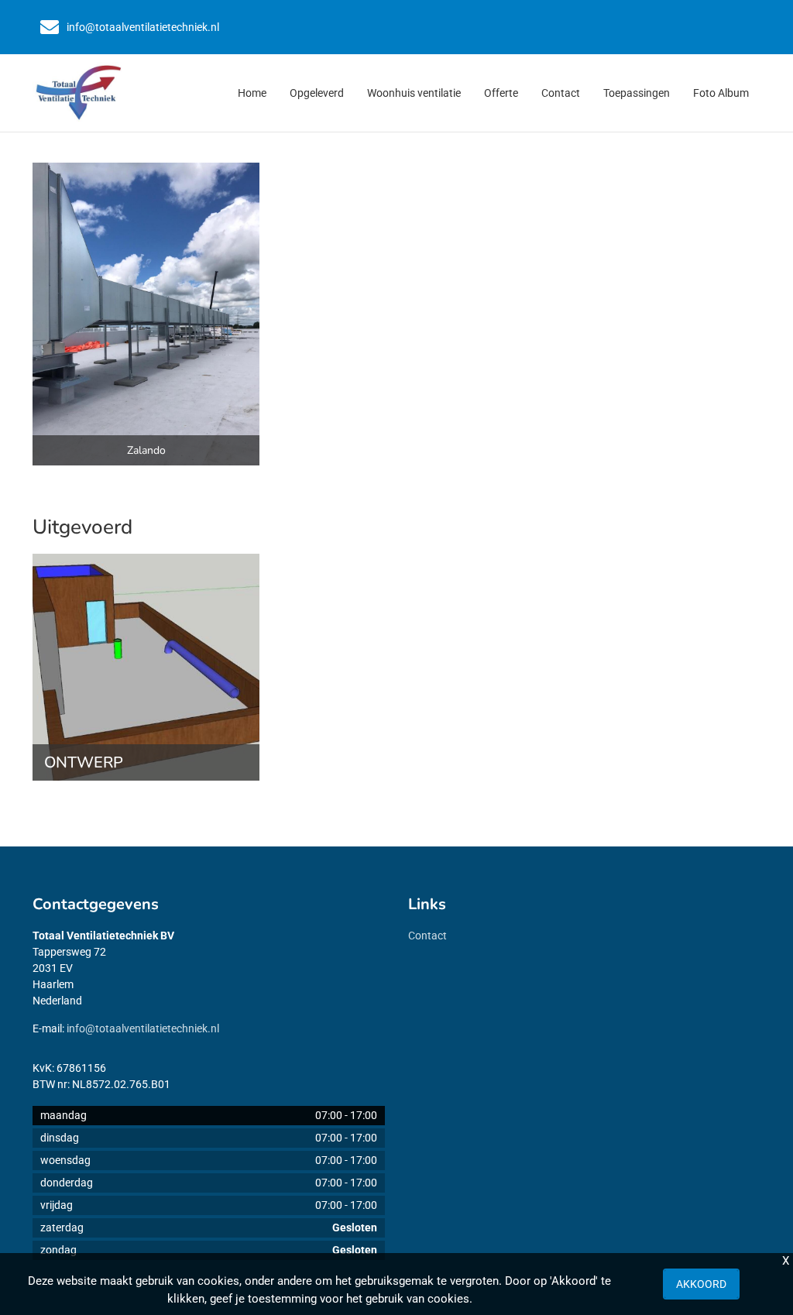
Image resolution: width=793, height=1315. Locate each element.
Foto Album (721, 93)
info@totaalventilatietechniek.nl (143, 1028)
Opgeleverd (317, 93)
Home (252, 93)
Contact (560, 93)
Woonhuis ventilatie (414, 93)
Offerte (501, 93)
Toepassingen (636, 93)
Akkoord (701, 1284)
